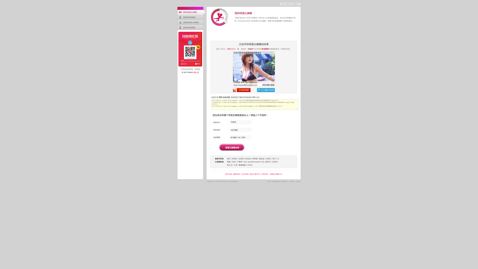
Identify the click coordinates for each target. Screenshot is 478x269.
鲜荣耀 (254, 158)
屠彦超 (261, 158)
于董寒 (239, 161)
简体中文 (289, 4)
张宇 (274, 158)
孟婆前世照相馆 (189, 17)
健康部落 (236, 174)
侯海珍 (234, 158)
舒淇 (234, 161)
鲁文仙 (229, 165)
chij (245, 161)
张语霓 (241, 158)
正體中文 (296, 4)
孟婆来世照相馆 (189, 27)
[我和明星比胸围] (219, 17)
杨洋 (229, 158)
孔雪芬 (268, 158)
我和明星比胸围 (190, 12)
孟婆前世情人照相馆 (191, 22)
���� (242, 165)
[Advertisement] (253, 33)
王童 (235, 165)
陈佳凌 (248, 158)
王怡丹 (249, 165)
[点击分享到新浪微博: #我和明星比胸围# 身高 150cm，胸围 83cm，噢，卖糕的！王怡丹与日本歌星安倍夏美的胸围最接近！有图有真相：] (254, 86)
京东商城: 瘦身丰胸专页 (250, 174)
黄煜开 (267, 161)
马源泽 (274, 161)
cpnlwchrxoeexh (254, 161)
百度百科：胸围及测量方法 (271, 174)
